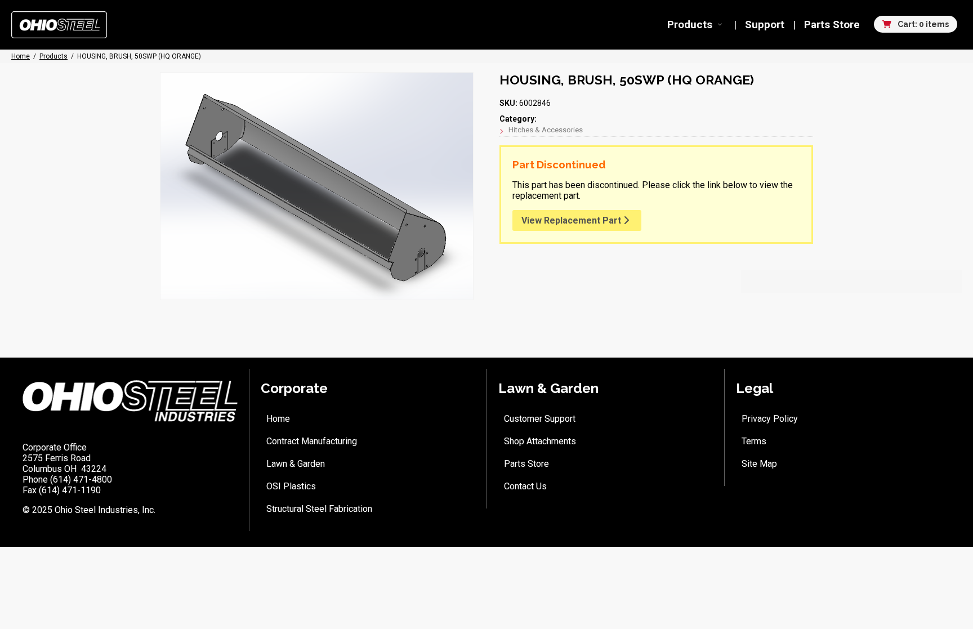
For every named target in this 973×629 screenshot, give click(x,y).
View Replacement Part (572, 220)
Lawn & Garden (295, 463)
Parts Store (832, 24)
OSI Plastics (291, 486)
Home (278, 418)
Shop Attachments (540, 441)
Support (764, 24)
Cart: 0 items (922, 24)
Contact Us (525, 486)
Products (689, 24)
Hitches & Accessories (545, 130)
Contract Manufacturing (311, 441)
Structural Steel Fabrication (319, 508)
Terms (754, 441)
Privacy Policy (770, 418)
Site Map (759, 463)
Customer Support (539, 418)
